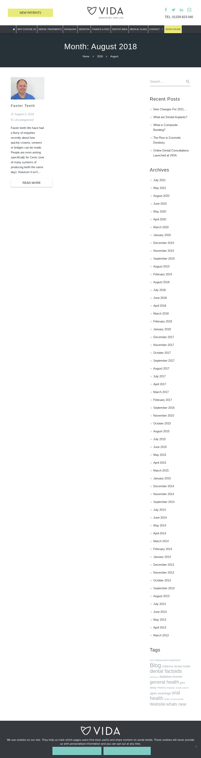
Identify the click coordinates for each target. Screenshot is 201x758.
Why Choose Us (26, 29)
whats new (176, 704)
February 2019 (162, 274)
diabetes (165, 677)
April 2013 (159, 627)
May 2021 (159, 188)
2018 (100, 56)
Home (86, 56)
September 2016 (164, 407)
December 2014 (163, 486)
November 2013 (163, 572)
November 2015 (163, 415)
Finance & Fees (101, 29)
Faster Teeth (23, 106)
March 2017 (161, 392)
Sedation (84, 29)
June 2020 (160, 203)
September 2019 (164, 258)
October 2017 (162, 352)
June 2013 (160, 611)
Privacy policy (127, 751)
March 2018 (161, 313)
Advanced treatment (167, 660)
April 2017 (159, 384)
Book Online (173, 29)
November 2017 (163, 345)
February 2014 (162, 549)
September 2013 (164, 588)
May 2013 (159, 619)
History (161, 687)
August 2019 (161, 266)
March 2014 (161, 541)
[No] (196, 746)
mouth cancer (182, 688)
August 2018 (161, 282)
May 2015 (159, 454)
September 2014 (164, 502)
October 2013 (162, 580)
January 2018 (162, 329)
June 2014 (160, 517)
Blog (155, 665)
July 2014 (159, 509)
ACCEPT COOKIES (77, 751)
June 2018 (160, 297)
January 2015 (162, 478)
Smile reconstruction (174, 699)
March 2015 (161, 470)
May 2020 (159, 211)
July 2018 (159, 290)
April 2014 (159, 533)
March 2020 (161, 227)
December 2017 (163, 337)
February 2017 (162, 399)
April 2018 (159, 305)
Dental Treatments (50, 29)
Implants (171, 688)
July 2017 (159, 376)
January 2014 (162, 556)
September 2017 (164, 360)
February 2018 (162, 321)
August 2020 (161, 195)
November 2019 (163, 250)
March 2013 (161, 635)
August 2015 (161, 431)
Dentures (154, 677)
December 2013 (163, 564)
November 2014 (163, 494)
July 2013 (159, 604)
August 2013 (161, 596)
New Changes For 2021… (170, 109)
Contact (154, 29)
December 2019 (163, 242)
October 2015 (162, 423)
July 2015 (159, 439)
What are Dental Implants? (170, 117)
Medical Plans (138, 29)
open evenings (160, 693)
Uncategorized (24, 119)
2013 (152, 660)
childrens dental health (176, 666)
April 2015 (159, 462)
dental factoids (166, 671)
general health (164, 682)
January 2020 (162, 235)
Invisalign (70, 29)
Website (157, 704)
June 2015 (160, 447)
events (177, 677)
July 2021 (159, 180)
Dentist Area (119, 29)
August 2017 (161, 368)
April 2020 (159, 219)
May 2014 (159, 525)
